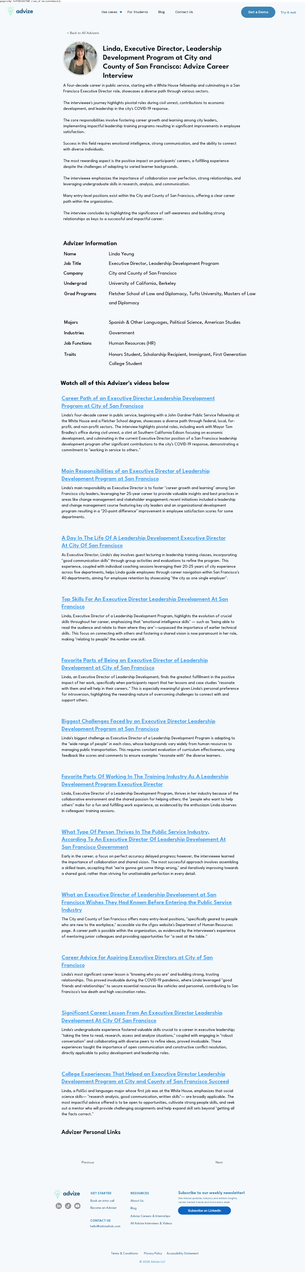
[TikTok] (68, 1206)
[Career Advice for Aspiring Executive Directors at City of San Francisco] (151, 961)
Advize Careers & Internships (150, 1216)
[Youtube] (77, 1206)
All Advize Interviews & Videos (151, 1223)
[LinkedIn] (59, 1206)
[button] (109, 12)
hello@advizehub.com (105, 1226)
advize (71, 1194)
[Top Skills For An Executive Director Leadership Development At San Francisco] (151, 603)
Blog (134, 1208)
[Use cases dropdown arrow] (121, 12)
